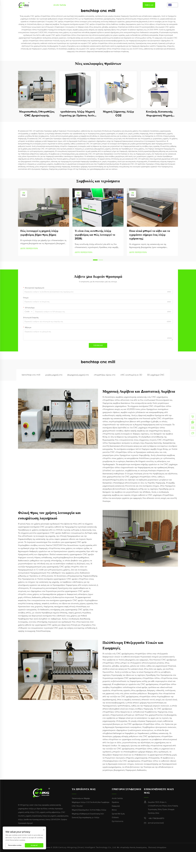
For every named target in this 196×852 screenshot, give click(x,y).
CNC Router (77, 806)
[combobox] (28, 312)
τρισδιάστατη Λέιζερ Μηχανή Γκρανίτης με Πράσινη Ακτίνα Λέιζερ (78, 113)
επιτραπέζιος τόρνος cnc (104, 375)
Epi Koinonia (133, 5)
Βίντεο (94, 5)
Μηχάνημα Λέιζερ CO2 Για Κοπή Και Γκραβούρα (90, 802)
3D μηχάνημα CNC (155, 375)
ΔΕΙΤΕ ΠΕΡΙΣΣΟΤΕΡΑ (29, 248)
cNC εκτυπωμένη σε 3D (131, 375)
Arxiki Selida (59, 5)
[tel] (192, 416)
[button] (95, 259)
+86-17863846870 (156, 818)
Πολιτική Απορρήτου (157, 847)
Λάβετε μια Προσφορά (149, 6)
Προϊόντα (73, 5)
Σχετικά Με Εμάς (106, 5)
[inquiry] (192, 433)
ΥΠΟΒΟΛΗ (98, 345)
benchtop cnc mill (31, 375)
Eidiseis (121, 5)
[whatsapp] (192, 422)
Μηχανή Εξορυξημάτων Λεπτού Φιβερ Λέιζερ (89, 810)
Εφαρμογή (84, 5)
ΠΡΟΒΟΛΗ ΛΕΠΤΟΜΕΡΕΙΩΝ (37, 89)
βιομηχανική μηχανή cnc (78, 375)
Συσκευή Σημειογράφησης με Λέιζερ (85, 817)
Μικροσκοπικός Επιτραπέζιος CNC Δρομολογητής (36, 113)
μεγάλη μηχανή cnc (53, 375)
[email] (192, 427)
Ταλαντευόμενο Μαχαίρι (81, 798)
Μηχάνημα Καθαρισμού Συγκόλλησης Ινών (88, 814)
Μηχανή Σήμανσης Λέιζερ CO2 (118, 113)
